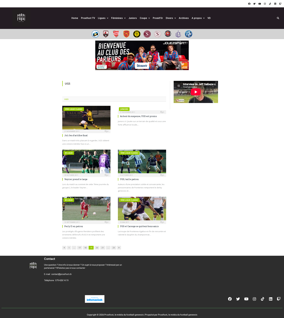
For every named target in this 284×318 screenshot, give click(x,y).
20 (97, 247)
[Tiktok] (270, 3)
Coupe (143, 18)
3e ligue (69, 153)
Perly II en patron (73, 226)
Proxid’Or (158, 18)
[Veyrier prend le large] (86, 162)
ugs (66, 99)
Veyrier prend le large (75, 179)
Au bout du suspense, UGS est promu (138, 116)
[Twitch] (280, 3)
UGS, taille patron (129, 179)
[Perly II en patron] (86, 209)
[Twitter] (254, 3)
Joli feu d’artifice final (76, 135)
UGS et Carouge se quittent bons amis (139, 226)
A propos (197, 18)
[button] (47, 290)
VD (209, 18)
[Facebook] (249, 3)
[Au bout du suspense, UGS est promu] (142, 109)
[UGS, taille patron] (142, 162)
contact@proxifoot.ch (61, 274)
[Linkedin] (275, 3)
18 (85, 247)
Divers (169, 18)
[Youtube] (259, 3)
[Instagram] (265, 3)
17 (80, 247)
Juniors (133, 18)
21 (103, 247)
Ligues (101, 18)
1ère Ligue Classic (74, 109)
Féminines (117, 18)
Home (74, 18)
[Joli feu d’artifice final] (86, 118)
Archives (184, 18)
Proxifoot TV (88, 18)
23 (114, 247)
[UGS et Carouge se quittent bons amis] (142, 209)
